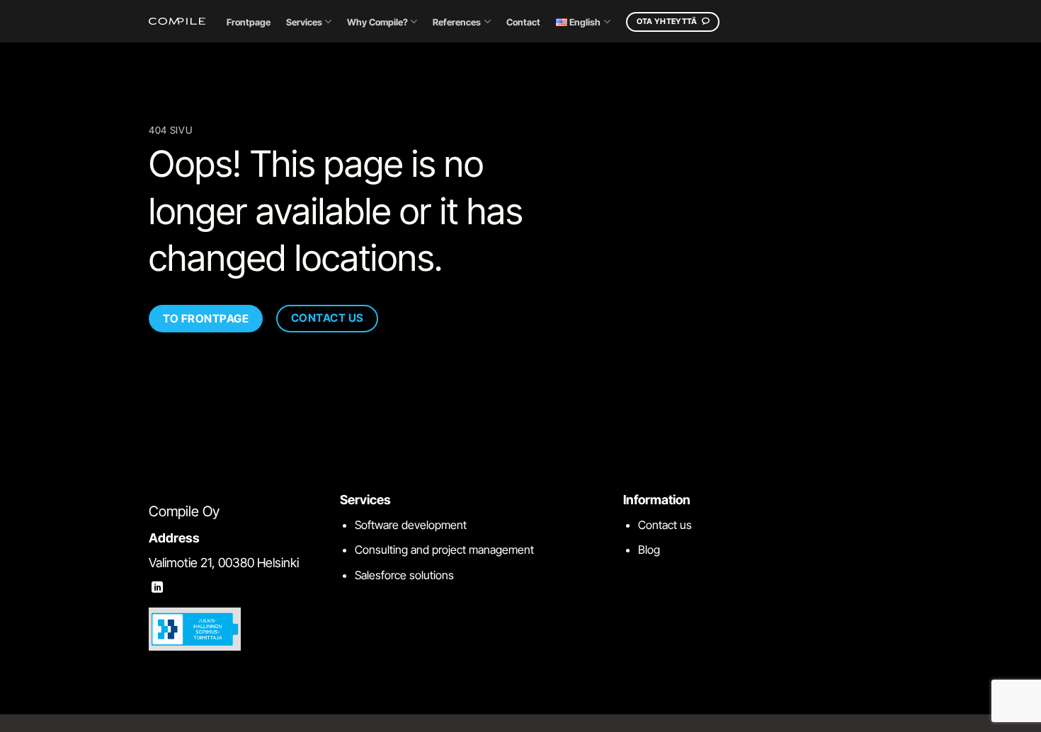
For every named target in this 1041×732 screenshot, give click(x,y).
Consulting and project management (444, 549)
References (457, 22)
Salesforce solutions (404, 575)
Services (304, 22)
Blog (649, 549)
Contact (523, 22)
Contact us (665, 525)
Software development (411, 525)
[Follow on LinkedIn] (157, 587)
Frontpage (249, 22)
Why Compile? (377, 22)
